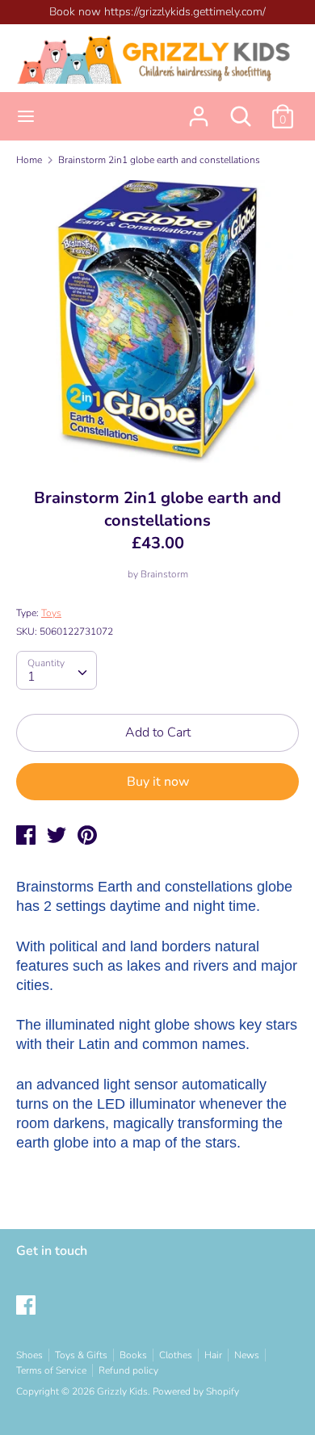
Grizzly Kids (122, 1391)
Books (133, 1355)
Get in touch (51, 1251)
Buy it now (158, 782)
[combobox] (56, 670)
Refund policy (128, 1370)
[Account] (199, 110)
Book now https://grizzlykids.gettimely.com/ (157, 11)
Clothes (175, 1355)
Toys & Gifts (81, 1355)
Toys (51, 612)
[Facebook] (27, 1306)
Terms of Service (51, 1370)
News (246, 1355)
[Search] (241, 110)
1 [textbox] (31, 677)
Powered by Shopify (196, 1391)
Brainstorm (164, 574)
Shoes (29, 1355)
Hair (213, 1355)
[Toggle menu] (26, 116)
